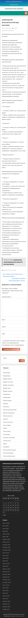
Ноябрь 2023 (6, 609)
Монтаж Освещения (8, 413)
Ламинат (5, 403)
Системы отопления (9, 437)
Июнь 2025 (6, 558)
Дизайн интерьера (8, 385)
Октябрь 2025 (6, 547)
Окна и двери (7, 425)
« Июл (4, 515)
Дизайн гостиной (8, 382)
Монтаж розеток (8, 416)
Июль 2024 (6, 587)
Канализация (6, 397)
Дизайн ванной (7, 379)
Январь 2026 (6, 542)
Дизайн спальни (7, 391)
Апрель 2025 (6, 563)
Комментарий (6, 297)
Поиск (5, 358)
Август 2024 (6, 585)
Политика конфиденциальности (14, 1)
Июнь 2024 (6, 590)
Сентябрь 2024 (7, 582)
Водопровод (6, 376)
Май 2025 (5, 561)
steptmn (15, 28)
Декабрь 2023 (6, 606)
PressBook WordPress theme (17, 616)
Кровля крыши (7, 400)
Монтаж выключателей (10, 270)
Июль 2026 (6, 525)
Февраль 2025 (6, 569)
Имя (4, 319)
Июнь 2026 (6, 528)
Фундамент (6, 447)
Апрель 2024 (6, 595)
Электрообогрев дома (9, 450)
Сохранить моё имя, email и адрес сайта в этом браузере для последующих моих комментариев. (13, 343)
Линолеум (6, 406)
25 (6, 510)
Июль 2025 (6, 555)
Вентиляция (6, 372)
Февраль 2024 (6, 601)
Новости (5, 419)
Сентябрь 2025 (7, 550)
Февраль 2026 (6, 539)
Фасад (5, 443)
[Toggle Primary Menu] (25, 13)
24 (4, 510)
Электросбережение (9, 456)
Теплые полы (7, 440)
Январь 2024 (6, 604)
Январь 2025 (6, 571)
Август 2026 (6, 523)
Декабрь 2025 (6, 544)
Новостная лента (8, 422)
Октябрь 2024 (6, 579)
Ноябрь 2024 (6, 577)
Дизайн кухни (7, 388)
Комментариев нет (9, 30)
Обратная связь (14, 4)
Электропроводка (8, 453)
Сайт (3, 333)
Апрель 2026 (6, 534)
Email (4, 326)
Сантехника (6, 434)
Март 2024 (5, 598)
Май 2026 (5, 531)
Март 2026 (5, 536)
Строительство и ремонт (14, 8)
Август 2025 (6, 552)
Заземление (6, 394)
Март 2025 (5, 566)
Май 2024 (5, 593)
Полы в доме (6, 431)
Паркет (5, 428)
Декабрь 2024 (6, 574)
